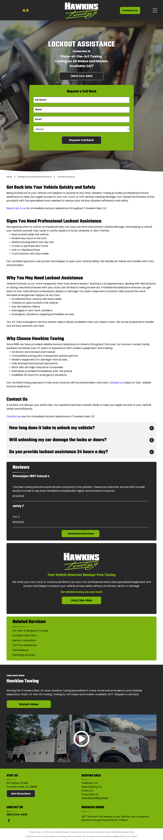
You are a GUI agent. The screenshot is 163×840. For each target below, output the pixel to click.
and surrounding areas (95, 797)
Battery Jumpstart (24, 640)
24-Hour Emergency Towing (30, 630)
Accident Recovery (24, 635)
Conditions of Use (77, 832)
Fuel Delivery (20, 650)
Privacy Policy (35, 832)
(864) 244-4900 (17, 814)
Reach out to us (16, 208)
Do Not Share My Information (56, 832)
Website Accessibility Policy (123, 832)
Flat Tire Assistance (25, 645)
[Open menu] (154, 10)
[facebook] (9, 821)
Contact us (116, 382)
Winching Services (24, 655)
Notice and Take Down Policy (98, 832)
